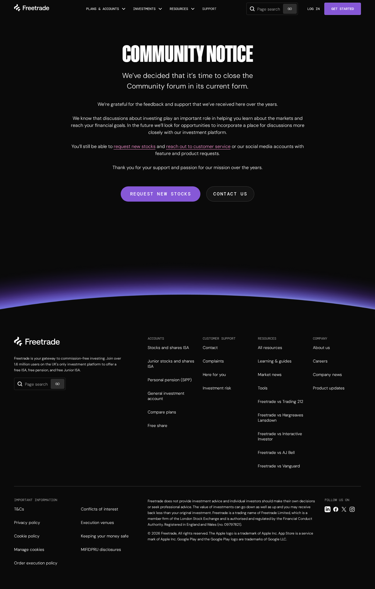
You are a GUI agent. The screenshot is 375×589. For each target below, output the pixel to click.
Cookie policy (27, 536)
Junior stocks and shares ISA (171, 363)
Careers (320, 361)
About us (321, 347)
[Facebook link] (336, 509)
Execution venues (97, 522)
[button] (106, 9)
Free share (157, 425)
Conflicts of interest (99, 509)
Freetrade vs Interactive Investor (280, 436)
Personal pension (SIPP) (170, 379)
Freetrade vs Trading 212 (280, 401)
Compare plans (162, 412)
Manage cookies (29, 549)
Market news (270, 374)
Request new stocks (160, 194)
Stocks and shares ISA (168, 347)
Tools (262, 388)
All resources (270, 347)
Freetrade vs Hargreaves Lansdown (280, 417)
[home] (31, 8)
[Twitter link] (344, 509)
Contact (210, 347)
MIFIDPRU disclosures (101, 549)
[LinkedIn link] (327, 509)
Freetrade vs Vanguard (279, 466)
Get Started (342, 8)
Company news (327, 374)
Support (209, 8)
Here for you (214, 374)
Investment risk (217, 388)
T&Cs (19, 509)
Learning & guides (275, 361)
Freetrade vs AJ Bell (276, 452)
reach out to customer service (198, 146)
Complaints (213, 361)
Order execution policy (35, 563)
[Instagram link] (352, 509)
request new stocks (135, 146)
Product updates (329, 388)
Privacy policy (27, 522)
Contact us (230, 194)
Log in (313, 8)
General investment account (166, 396)
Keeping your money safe (105, 536)
